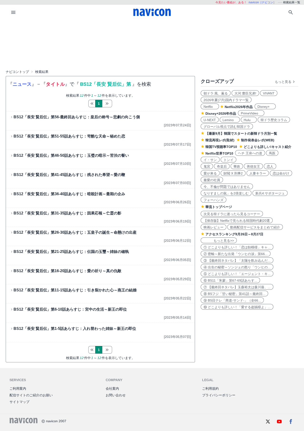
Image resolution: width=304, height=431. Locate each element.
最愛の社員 (212, 180)
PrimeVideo (251, 113)
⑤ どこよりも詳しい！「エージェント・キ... (237, 274)
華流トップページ (218, 207)
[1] (91, 103)
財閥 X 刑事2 (233, 173)
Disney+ (265, 107)
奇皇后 (222, 166)
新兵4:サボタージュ (270, 193)
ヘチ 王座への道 (250, 153)
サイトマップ (19, 402)
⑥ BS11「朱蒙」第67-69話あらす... (230, 280)
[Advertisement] (152, 43)
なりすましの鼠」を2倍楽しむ (226, 193)
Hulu (249, 120)
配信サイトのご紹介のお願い (31, 395)
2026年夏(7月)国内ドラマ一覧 (226, 100)
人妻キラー (257, 173)
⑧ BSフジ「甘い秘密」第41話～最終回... (234, 294)
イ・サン (210, 160)
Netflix (210, 107)
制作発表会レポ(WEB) (257, 140)
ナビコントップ (17, 72)
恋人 (270, 166)
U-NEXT (210, 120)
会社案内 (112, 388)
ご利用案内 (18, 388)
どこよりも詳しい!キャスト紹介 (267, 147)
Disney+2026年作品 (220, 113)
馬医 (272, 153)
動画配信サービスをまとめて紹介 (255, 227)
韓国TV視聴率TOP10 (221, 147)
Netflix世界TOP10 (219, 153)
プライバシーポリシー (218, 395)
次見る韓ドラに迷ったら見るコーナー (232, 214)
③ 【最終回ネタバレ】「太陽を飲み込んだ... (237, 260)
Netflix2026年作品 (239, 107)
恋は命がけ (281, 173)
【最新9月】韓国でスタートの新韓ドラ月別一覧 (241, 133)
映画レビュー (213, 227)
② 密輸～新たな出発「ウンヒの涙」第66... (236, 254)
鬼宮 (207, 166)
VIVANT (269, 93)
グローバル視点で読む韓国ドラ (227, 126)
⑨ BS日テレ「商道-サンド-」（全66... (232, 300)
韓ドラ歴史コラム (274, 120)
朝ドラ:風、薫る (216, 93)
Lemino (230, 120)
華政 (236, 166)
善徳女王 (253, 166)
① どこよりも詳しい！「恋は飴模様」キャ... (237, 247)
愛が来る (210, 173)
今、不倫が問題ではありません (227, 187)
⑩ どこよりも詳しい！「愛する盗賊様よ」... (237, 307)
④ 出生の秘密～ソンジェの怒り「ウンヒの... (237, 267)
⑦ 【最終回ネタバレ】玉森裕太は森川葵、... (237, 287)
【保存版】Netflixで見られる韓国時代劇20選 (237, 221)
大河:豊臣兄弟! (245, 93)
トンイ (228, 160)
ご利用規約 (210, 388)
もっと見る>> (219, 240)
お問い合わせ (116, 395)
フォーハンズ (213, 200)
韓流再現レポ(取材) (219, 140)
